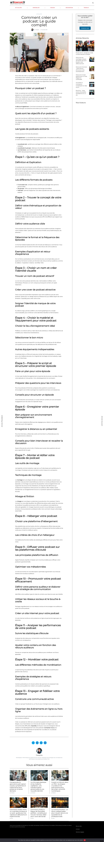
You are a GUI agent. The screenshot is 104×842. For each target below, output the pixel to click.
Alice (12, 818)
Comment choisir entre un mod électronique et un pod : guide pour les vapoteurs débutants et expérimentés (18, 813)
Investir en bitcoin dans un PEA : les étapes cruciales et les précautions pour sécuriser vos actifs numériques (59, 786)
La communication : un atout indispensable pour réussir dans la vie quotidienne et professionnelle (59, 813)
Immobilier (36, 7)
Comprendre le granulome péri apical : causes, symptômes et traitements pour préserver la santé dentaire (18, 786)
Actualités (18, 7)
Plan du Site (79, 826)
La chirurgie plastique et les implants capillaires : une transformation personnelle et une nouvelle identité (38, 786)
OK (84, 840)
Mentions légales (80, 832)
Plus (48, 759)
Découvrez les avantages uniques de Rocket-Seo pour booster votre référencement (81, 60)
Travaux (86, 7)
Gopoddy (34, 725)
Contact (78, 829)
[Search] (93, 3)
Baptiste (54, 792)
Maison (52, 7)
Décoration (69, 7)
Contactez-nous (85, 28)
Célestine (12, 792)
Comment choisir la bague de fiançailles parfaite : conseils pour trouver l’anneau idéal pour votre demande (39, 813)
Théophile (37, 29)
